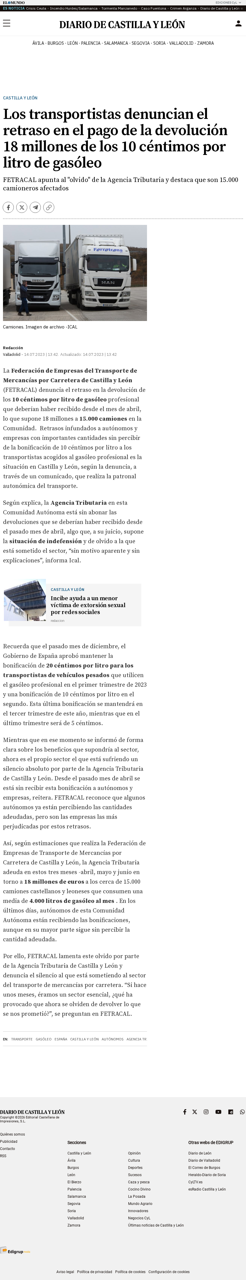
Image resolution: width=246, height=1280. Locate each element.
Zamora (74, 1225)
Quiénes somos (12, 1134)
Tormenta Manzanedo (119, 8)
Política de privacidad (94, 1272)
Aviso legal (65, 1272)
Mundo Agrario (140, 1204)
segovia (141, 43)
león (73, 43)
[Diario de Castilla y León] (122, 23)
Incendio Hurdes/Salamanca (74, 8)
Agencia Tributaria (144, 1039)
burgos (56, 43)
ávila (38, 43)
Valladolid (76, 1218)
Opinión (134, 1153)
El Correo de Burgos (204, 1168)
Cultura (134, 1160)
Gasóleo (44, 1039)
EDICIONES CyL (226, 2)
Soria (72, 1211)
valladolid (181, 43)
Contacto (7, 1149)
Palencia (75, 1189)
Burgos (73, 1168)
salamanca (116, 43)
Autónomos (113, 1039)
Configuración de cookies (169, 1272)
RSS (3, 1156)
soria (159, 43)
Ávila (72, 1160)
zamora (205, 43)
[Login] (238, 23)
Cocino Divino (139, 1189)
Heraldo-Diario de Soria (207, 1175)
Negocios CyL (139, 1218)
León (71, 1175)
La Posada (137, 1196)
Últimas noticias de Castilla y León (156, 1225)
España (61, 1039)
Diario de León (200, 1153)
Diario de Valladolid (204, 1160)
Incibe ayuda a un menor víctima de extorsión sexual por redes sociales (88, 605)
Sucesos (135, 1175)
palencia (90, 43)
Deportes (135, 1168)
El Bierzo (74, 1182)
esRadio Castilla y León (207, 1189)
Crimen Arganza (183, 8)
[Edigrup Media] (15, 1250)
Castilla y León (20, 98)
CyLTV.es (195, 1182)
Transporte (22, 1039)
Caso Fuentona (153, 8)
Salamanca (77, 1196)
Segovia (74, 1204)
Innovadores (138, 1211)
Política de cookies (130, 1272)
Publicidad (8, 1141)
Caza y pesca (139, 1182)
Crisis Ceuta (36, 8)
